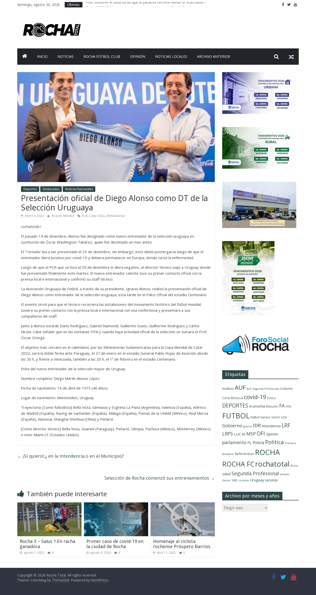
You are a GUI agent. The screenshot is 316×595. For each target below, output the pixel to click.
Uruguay (257, 479)
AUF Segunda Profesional (263, 388)
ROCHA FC (238, 464)
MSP (251, 434)
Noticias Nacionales (79, 189)
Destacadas (51, 189)
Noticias (66, 56)
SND (235, 480)
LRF (286, 425)
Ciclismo (286, 388)
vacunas (271, 480)
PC (249, 442)
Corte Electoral (232, 398)
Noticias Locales (171, 56)
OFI (261, 433)
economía (257, 406)
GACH (275, 417)
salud (226, 474)
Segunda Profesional (255, 473)
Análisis (228, 388)
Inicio (42, 56)
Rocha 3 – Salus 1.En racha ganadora (47, 544)
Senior (226, 480)
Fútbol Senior (260, 417)
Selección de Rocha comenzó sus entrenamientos (159, 478)
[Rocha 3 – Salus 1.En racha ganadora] (49, 505)
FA (282, 405)
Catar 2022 (97, 216)
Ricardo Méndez (63, 216)
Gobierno (232, 425)
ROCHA (267, 452)
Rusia (294, 465)
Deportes (30, 189)
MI (243, 434)
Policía (258, 442)
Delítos (271, 398)
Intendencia (271, 426)
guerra (247, 426)
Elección (272, 406)
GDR (284, 417)
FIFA (288, 406)
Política (274, 442)
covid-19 (255, 397)
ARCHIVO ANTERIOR (213, 56)
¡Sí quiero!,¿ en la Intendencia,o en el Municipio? (70, 456)
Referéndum (244, 453)
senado (284, 474)
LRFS (227, 433)
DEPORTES (235, 405)
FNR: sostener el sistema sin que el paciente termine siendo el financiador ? (146, 4)
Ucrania (244, 480)
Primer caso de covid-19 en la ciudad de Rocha (114, 544)
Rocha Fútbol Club (101, 56)
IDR (257, 425)
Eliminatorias (116, 216)
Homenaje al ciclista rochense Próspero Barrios (181, 544)
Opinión (137, 56)
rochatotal (272, 464)
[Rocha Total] (24, 56)
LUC (237, 433)
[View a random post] (291, 56)
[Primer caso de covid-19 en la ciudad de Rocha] (116, 505)
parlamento (234, 442)
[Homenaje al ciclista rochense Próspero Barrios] (183, 505)
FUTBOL (236, 415)
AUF (84, 216)
